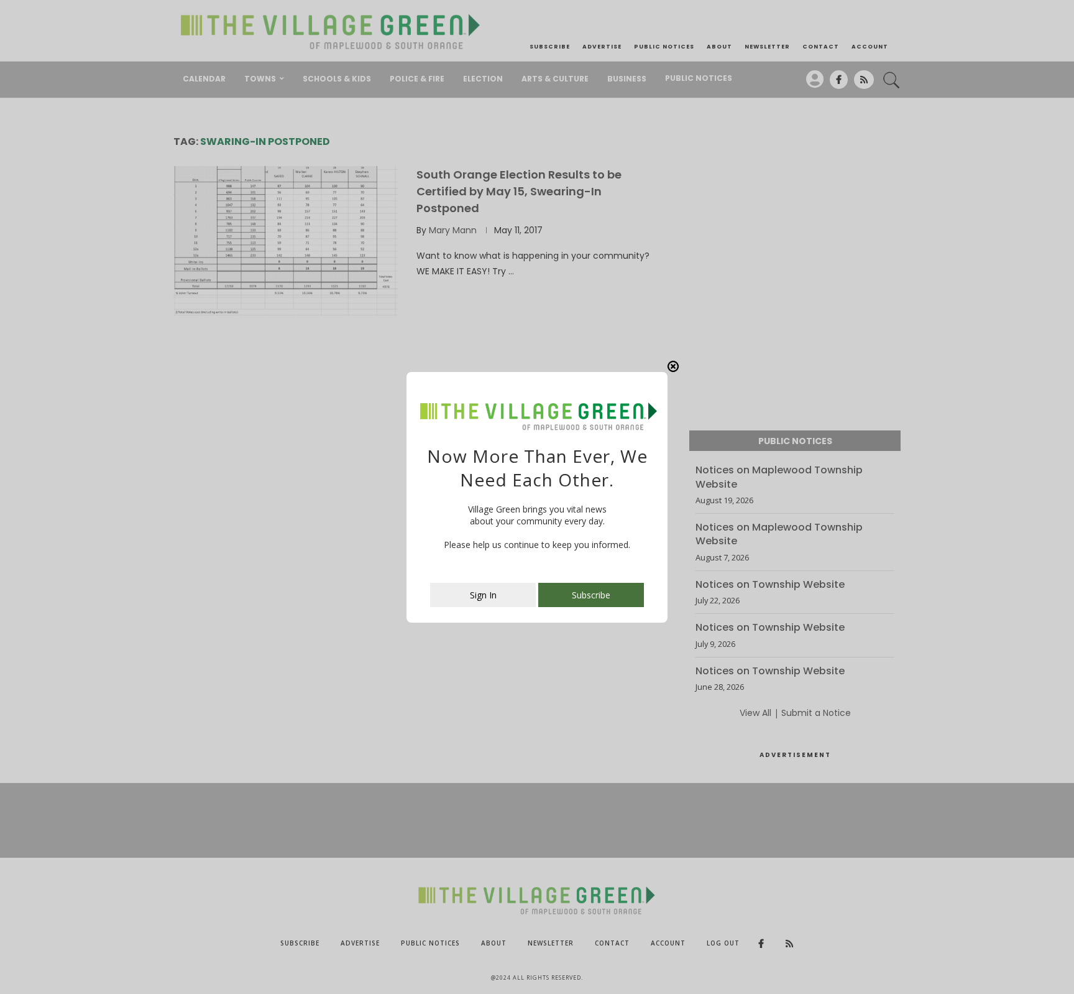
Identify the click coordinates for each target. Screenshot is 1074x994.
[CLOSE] (673, 366)
